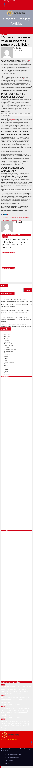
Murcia (6, 365)
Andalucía (7, 336)
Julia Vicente (17, 694)
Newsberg (27, 749)
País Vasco (7, 369)
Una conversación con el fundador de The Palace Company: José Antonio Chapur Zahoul (15, 273)
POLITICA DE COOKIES (12, 757)
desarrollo (22, 78)
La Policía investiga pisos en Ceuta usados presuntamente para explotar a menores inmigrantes (16, 688)
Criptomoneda (8, 351)
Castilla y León (8, 345)
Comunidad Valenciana (10, 349)
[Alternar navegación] (4, 28)
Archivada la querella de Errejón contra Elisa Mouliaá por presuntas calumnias (16, 699)
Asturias (6, 340)
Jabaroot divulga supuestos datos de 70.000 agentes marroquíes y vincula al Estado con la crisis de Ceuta (16, 319)
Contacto (8, 763)
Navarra (6, 367)
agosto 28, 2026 (7, 694)
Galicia (6, 358)
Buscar (28, 290)
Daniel (18, 48)
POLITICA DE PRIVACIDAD (13, 754)
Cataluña (6, 347)
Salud (5, 373)
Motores (6, 364)
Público (6, 371)
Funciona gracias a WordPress (10, 749)
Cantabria (7, 342)
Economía (4, 34)
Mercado (28, 60)
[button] (2, 30)
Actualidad (12, 252)
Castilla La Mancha (9, 344)
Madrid (6, 360)
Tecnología (7, 375)
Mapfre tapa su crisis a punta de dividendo (12, 220)
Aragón (6, 338)
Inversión (12, 119)
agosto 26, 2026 (7, 704)
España (6, 356)
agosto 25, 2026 (7, 730)
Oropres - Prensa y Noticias (9, 739)
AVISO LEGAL (9, 760)
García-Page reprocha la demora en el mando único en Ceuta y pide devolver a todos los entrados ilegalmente (16, 312)
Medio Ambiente (9, 362)
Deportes (7, 353)
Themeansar (4, 751)
